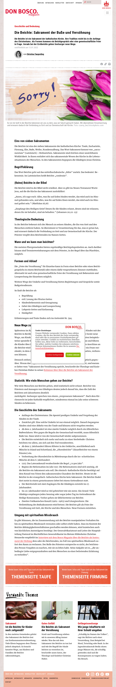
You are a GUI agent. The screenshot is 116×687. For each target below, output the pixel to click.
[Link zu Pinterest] (102, 674)
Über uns (40, 3)
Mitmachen (49, 3)
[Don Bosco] (106, 4)
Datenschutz (18, 678)
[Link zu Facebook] (97, 674)
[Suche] (85, 2)
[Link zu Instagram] (92, 674)
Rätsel (46, 678)
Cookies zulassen (73, 355)
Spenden (79, 3)
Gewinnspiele (37, 678)
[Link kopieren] (105, 64)
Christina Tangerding (35, 54)
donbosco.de (76, 678)
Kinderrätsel (53, 678)
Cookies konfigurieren (54, 355)
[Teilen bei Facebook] (101, 64)
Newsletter (59, 3)
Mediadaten (28, 678)
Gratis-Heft (70, 3)
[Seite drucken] (109, 64)
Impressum (9, 678)
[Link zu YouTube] (107, 674)
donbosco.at (85, 678)
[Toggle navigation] (107, 13)
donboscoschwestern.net (100, 678)
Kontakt (8, 682)
